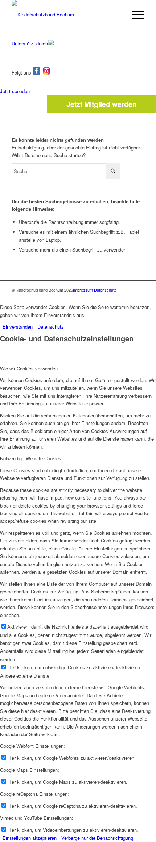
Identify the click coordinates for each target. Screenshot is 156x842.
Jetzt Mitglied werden (101, 104)
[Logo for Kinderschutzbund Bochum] (65, 14)
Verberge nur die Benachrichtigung (97, 837)
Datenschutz (105, 290)
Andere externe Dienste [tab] (24, 675)
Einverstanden (18, 326)
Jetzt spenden (15, 91)
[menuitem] (134, 14)
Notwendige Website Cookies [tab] (30, 458)
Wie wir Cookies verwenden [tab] (29, 368)
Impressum (83, 290)
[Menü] (134, 14)
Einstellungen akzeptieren (30, 837)
